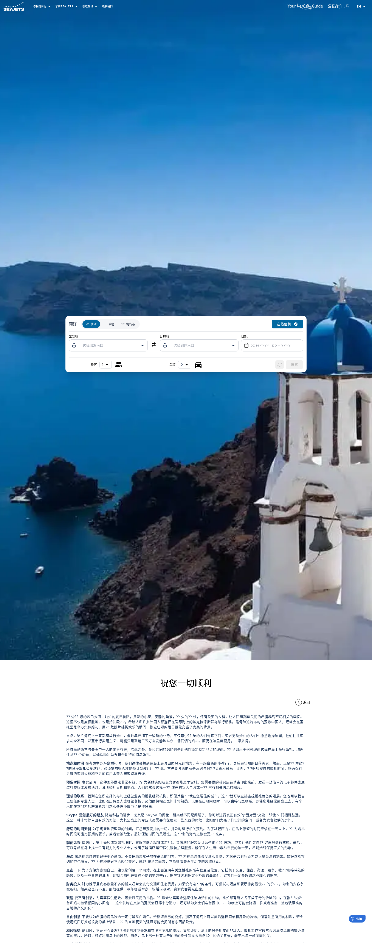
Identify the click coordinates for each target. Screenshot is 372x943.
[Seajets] (12, 6)
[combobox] (184, 364)
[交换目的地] (153, 344)
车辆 (172, 364)
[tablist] (110, 324)
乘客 (94, 364)
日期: (244, 336)
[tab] (91, 324)
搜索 (294, 365)
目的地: (164, 336)
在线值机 (284, 324)
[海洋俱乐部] (338, 6)
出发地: (74, 336)
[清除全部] (279, 364)
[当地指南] (305, 6)
